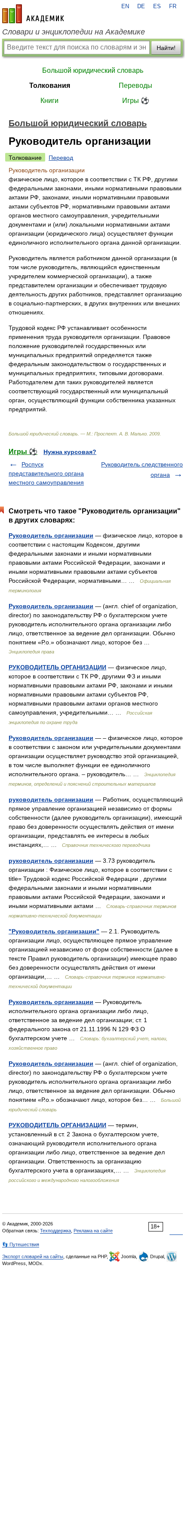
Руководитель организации (51, 535)
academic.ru (33, 13)
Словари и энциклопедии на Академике (73, 32)
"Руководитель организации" (54, 931)
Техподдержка (55, 1230)
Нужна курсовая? (69, 451)
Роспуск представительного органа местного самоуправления (46, 473)
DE (141, 6)
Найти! (166, 47)
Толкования (49, 85)
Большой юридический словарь (92, 70)
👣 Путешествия (20, 1244)
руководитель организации (51, 799)
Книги (49, 100)
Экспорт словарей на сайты (32, 1256)
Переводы (135, 85)
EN (125, 6)
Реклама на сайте (93, 1230)
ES (157, 6)
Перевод (61, 157)
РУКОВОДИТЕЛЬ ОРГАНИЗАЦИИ (57, 667)
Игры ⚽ (135, 100)
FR (172, 6)
